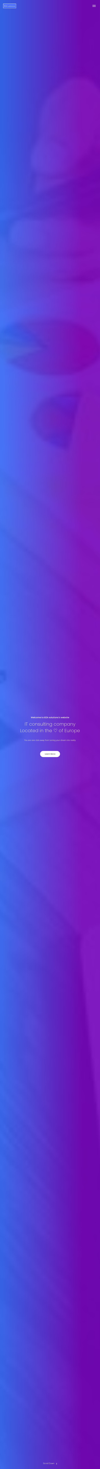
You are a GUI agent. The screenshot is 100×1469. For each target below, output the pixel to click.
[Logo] (9, 6)
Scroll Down (49, 1463)
